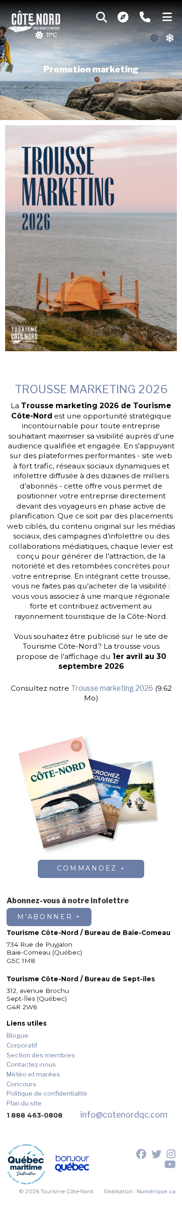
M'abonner (45, 917)
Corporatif (22, 1045)
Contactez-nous (31, 1064)
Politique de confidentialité (47, 1093)
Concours (21, 1084)
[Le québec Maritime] (26, 1164)
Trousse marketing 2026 (112, 688)
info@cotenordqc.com (124, 1114)
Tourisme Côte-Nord (34, 20)
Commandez (87, 868)
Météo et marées (33, 1074)
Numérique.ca (156, 1191)
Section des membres (41, 1055)
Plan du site (24, 1103)
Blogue (17, 1035)
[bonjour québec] (72, 1164)
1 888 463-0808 (35, 1115)
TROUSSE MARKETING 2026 (91, 389)
